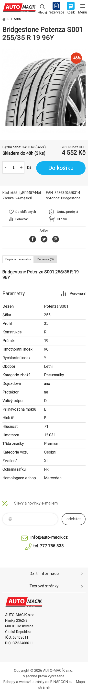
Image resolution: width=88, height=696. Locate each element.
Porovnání (22, 219)
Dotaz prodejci (67, 212)
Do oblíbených (25, 212)
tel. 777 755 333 (48, 545)
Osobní (16, 19)
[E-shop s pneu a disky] (3, 19)
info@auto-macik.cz (49, 537)
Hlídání (62, 219)
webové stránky (31, 682)
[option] (44, 91)
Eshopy (9, 682)
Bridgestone (70, 198)
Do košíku (61, 168)
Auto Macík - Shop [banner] (19, 8)
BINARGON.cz (61, 682)
